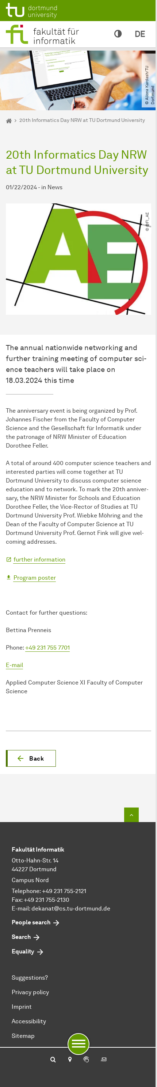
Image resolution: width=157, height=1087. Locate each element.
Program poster (35, 577)
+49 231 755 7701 (47, 647)
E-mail (14, 665)
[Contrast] (118, 34)
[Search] (53, 1060)
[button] (31, 758)
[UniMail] (103, 1060)
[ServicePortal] (86, 1060)
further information (39, 559)
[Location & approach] (69, 1060)
